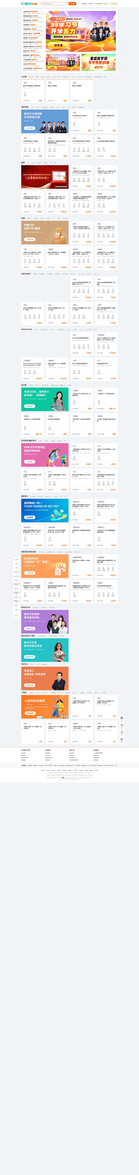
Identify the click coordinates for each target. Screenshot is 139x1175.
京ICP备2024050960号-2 (52, 777)
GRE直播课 (57, 274)
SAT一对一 (52, 329)
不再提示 (133, 893)
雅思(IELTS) (25, 17)
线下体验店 (64, 770)
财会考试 (62, 636)
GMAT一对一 (97, 274)
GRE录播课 (41, 274)
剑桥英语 (25, 48)
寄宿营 (37, 107)
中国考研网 (99, 765)
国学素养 (25, 70)
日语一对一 (38, 692)
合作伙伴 (48, 770)
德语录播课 (67, 692)
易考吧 (111, 765)
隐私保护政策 (24, 757)
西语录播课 (89, 692)
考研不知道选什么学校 (125, 889)
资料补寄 (96, 755)
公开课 (42, 13)
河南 (36, 52)
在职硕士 (25, 38)
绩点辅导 (37, 61)
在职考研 (38, 13)
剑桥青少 (30, 48)
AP (33, 26)
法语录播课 (82, 692)
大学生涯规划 (27, 59)
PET (65, 496)
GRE (30, 30)
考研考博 (25, 11)
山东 (32, 52)
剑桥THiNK (40, 496)
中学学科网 (77, 765)
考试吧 (45, 765)
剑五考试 (56, 496)
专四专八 (35, 35)
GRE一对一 (89, 274)
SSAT (36, 26)
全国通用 (25, 52)
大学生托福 (25, 30)
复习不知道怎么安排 (124, 886)
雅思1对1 (31, 17)
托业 (41, 48)
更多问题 (96, 760)
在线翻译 (83, 765)
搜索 (73, 3)
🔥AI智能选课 (81, 107)
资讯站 (96, 770)
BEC (51, 162)
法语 (30, 65)
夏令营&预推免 (43, 61)
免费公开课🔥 (45, 107)
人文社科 (30, 70)
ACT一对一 (81, 329)
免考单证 (52, 107)
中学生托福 (25, 26)
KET (61, 496)
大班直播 (42, 218)
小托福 (40, 26)
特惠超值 (35, 57)
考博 (68, 107)
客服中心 (91, 3)
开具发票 (47, 760)
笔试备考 (25, 57)
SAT (30, 26)
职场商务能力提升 (50, 552)
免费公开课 (40, 35)
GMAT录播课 (49, 274)
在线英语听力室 (70, 765)
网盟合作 (91, 770)
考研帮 (50, 765)
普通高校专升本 (44, 664)
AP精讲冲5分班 (60, 329)
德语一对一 (60, 692)
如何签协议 (72, 757)
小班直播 (48, 218)
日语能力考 (31, 692)
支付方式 (47, 755)
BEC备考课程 (41, 552)
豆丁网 (88, 765)
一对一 (53, 218)
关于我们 (23, 753)
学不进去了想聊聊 (124, 893)
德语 (34, 65)
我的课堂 (106, 3)
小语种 (25, 64)
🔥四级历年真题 (54, 385)
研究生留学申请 (39, 30)
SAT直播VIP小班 (44, 329)
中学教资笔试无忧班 (53, 636)
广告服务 (59, 770)
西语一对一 (96, 692)
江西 (29, 52)
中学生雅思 (25, 22)
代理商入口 (70, 770)
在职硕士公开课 (31, 39)
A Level (36, 22)
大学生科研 (25, 61)
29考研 (33, 13)
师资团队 (84, 3)
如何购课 (47, 753)
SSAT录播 (89, 329)
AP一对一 (69, 329)
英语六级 (30, 35)
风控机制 (23, 760)
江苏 (39, 52)
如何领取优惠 (48, 757)
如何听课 (72, 753)
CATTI (65, 440)
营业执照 (60, 777)
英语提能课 (33, 496)
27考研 (24, 13)
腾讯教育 (30, 765)
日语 (24, 65)
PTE (36, 17)
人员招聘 (86, 770)
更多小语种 (103, 692)
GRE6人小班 (73, 274)
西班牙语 (38, 65)
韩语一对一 (45, 692)
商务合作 (54, 770)
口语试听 (59, 440)
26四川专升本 (52, 607)
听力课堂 (93, 765)
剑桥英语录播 (60, 552)
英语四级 (25, 35)
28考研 (29, 13)
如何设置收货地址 (74, 760)
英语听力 (47, 440)
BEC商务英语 (36, 48)
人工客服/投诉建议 (98, 753)
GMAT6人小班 (81, 274)
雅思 (55, 162)
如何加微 (72, 755)
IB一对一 (95, 329)
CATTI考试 (35, 44)
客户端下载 (98, 3)
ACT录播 (75, 329)
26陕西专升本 (44, 607)
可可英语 (55, 765)
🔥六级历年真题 (45, 385)
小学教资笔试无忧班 (41, 636)
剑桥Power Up (48, 496)
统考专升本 (26, 51)
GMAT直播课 (65, 274)
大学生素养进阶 (27, 68)
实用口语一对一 (77, 552)
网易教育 (35, 765)
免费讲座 (29, 218)
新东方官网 (106, 765)
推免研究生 (31, 61)
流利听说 (53, 440)
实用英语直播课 (68, 552)
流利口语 (25, 44)
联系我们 (23, 755)
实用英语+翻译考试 (28, 42)
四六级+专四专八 (28, 33)
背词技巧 (40, 440)
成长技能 (35, 70)
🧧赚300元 (62, 385)
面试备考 (30, 57)
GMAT (33, 30)
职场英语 (30, 44)
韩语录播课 (53, 692)
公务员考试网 (61, 765)
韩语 (27, 65)
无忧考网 (41, 765)
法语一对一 (74, 692)
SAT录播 (36, 329)
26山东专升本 (35, 607)
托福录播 (35, 218)
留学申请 (40, 17)
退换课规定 (96, 757)
